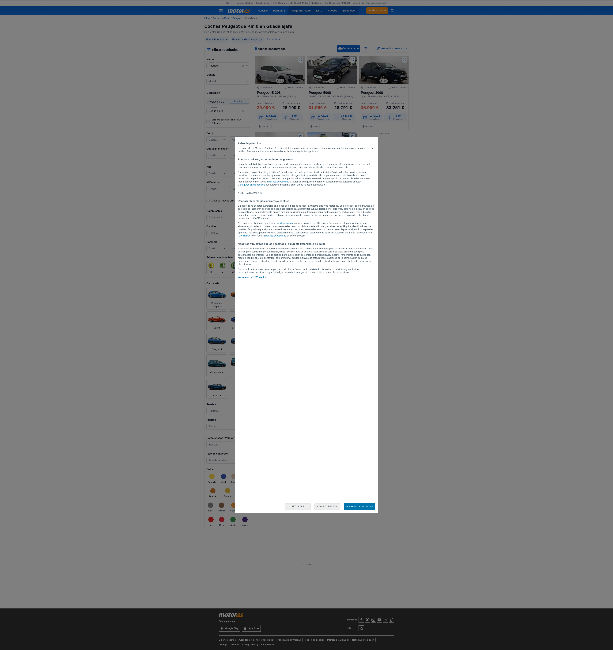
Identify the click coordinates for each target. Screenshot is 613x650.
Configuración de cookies (251, 184)
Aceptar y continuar (359, 506)
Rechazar (297, 506)
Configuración (327, 506)
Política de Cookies (278, 181)
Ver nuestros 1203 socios (252, 277)
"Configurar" (244, 235)
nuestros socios (284, 223)
